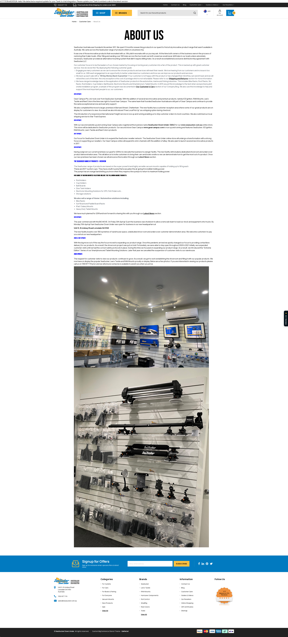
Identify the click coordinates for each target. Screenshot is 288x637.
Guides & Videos (212, 5)
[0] (229, 13)
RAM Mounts (145, 591)
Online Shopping (187, 603)
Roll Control (145, 599)
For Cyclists (106, 584)
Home (165, 5)
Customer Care (195, 5)
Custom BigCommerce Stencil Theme (106, 631)
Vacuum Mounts (108, 599)
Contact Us (175, 5)
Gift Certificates (187, 607)
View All (105, 611)
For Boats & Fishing (109, 591)
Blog (184, 5)
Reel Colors (145, 607)
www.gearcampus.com (154, 127)
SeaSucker (145, 584)
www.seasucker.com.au (191, 125)
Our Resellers (228, 5)
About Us (96, 21)
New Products (107, 603)
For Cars (105, 588)
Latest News (143, 157)
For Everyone (107, 595)
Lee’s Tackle (145, 588)
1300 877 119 (62, 596)
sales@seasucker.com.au (67, 601)
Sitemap (184, 611)
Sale (103, 607)
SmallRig (144, 603)
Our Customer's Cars (145, 86)
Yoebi (143, 611)
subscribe (181, 563)
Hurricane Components (149, 595)
